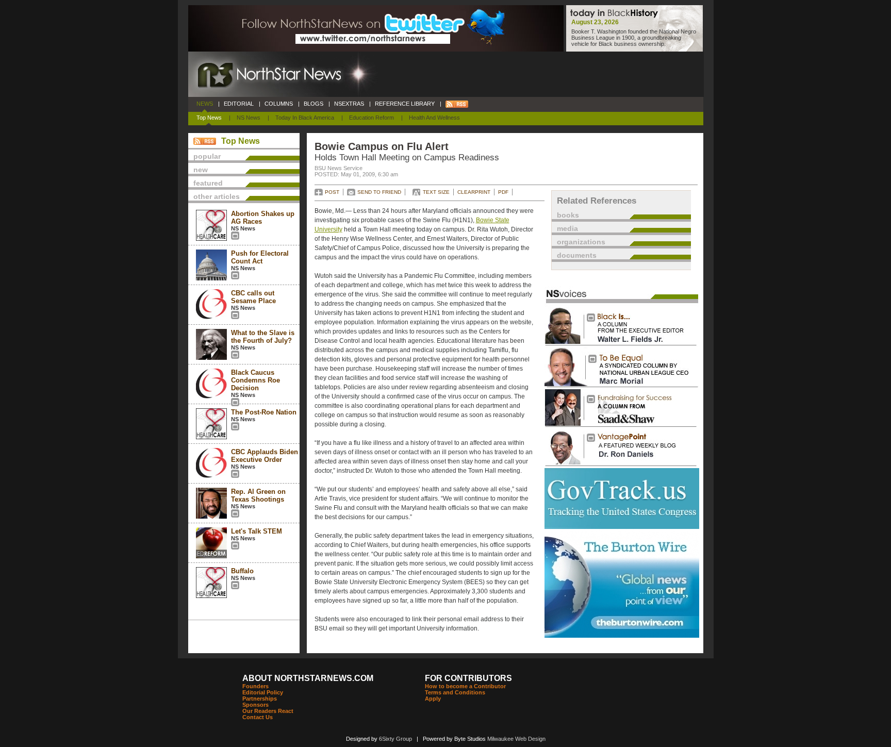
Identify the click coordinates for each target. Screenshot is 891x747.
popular (207, 156)
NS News (248, 117)
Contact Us (257, 717)
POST (332, 192)
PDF (503, 192)
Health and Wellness (434, 117)
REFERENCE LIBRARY (405, 104)
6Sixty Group (395, 739)
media (567, 228)
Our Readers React (267, 711)
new (200, 169)
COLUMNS (278, 104)
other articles (216, 196)
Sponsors (255, 705)
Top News (209, 117)
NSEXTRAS (349, 104)
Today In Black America (304, 117)
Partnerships (259, 698)
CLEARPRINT (473, 192)
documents (577, 255)
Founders (255, 686)
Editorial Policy (262, 692)
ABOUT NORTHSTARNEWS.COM (307, 678)
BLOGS (313, 104)
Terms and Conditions (455, 692)
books (568, 215)
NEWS (204, 104)
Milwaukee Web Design (516, 739)
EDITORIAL (239, 104)
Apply (433, 698)
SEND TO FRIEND (379, 192)
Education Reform (371, 117)
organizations (581, 242)
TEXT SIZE (436, 192)
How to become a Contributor (465, 686)
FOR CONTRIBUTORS (468, 678)
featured (208, 183)
